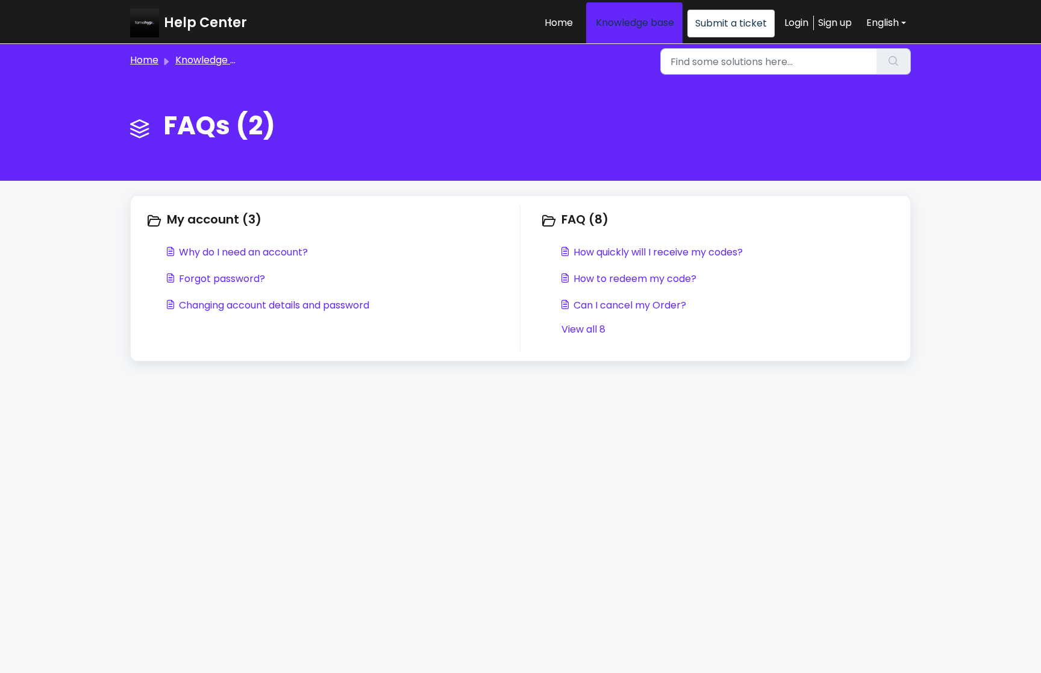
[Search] (894, 61)
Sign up (835, 23)
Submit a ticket (731, 23)
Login (796, 23)
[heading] (330, 220)
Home (559, 23)
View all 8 (583, 329)
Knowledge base (635, 23)
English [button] (882, 23)
